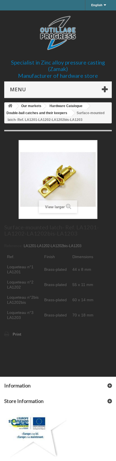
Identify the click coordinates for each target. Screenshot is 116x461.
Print (17, 334)
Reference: (13, 246)
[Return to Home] (10, 106)
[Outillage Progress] (58, 33)
